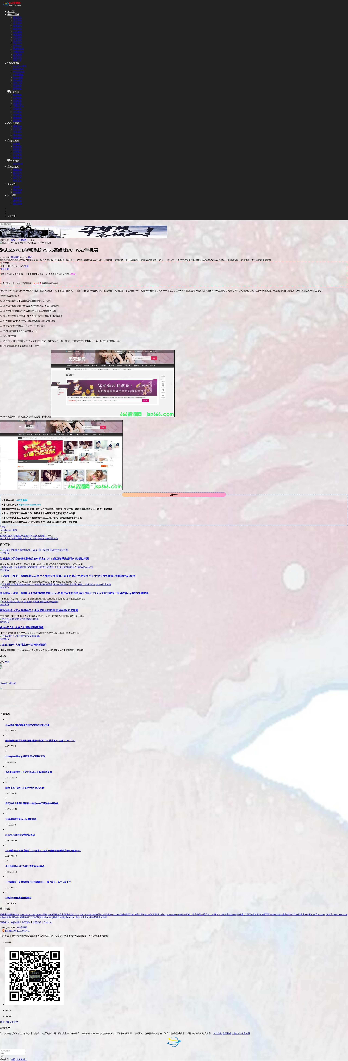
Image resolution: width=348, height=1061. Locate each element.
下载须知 (4, 922)
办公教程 (17, 155)
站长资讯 (11, 195)
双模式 (33, 917)
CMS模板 (14, 63)
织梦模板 (14, 92)
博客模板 (17, 117)
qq (65, 917)
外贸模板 (17, 115)
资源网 (153, 914)
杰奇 (276, 914)
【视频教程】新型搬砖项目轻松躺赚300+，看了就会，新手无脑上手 (38, 882)
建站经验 (17, 201)
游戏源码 (14, 123)
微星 (6, 917)
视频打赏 (17, 60)
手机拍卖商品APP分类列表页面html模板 (24, 866)
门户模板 (17, 97)
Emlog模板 (18, 77)
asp (88, 917)
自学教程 (17, 152)
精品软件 (14, 166)
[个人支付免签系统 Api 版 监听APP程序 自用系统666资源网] (29, 601)
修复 (254, 914)
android (338, 914)
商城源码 (17, 17)
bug (235, 914)
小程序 (16, 186)
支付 (207, 914)
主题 (203, 914)
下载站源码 (18, 51)
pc (7, 530)
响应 (315, 914)
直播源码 (17, 26)
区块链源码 (18, 49)
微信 (68, 914)
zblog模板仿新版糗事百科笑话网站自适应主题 (27, 725)
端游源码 (17, 135)
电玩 (293, 914)
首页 (12, 11)
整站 (163, 914)
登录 (26, 266)
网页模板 (17, 89)
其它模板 (17, 120)
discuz (24, 914)
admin (147, 914)
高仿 (332, 914)
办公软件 (17, 172)
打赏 (39, 917)
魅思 (15, 530)
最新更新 (287, 914)
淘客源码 (17, 34)
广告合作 (48, 922)
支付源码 (17, 20)
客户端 (305, 914)
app (19, 914)
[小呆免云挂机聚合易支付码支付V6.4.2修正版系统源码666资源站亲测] (34, 550)
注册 (13, 1059)
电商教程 (17, 158)
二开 (192, 914)
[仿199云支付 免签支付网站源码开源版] (19, 619)
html (41, 914)
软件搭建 (17, 146)
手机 (228, 914)
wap (11, 530)
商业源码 (14, 14)
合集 (80, 917)
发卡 (328, 914)
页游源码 (17, 138)
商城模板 (17, 109)
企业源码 (17, 40)
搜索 (28, 224)
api (47, 917)
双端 (45, 914)
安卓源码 (17, 57)
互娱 (250, 914)
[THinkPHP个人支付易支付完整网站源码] (20, 636)
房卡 (15, 914)
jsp (325, 914)
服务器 (56, 917)
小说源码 (17, 37)
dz (342, 914)
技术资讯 (17, 198)
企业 (84, 917)
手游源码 (17, 132)
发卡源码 (17, 23)
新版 (96, 917)
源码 (2, 914)
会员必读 (37, 922)
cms (28, 914)
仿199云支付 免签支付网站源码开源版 (22, 627)
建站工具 (17, 178)
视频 (259, 914)
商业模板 (17, 95)
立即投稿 (227, 1033)
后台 (92, 917)
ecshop (321, 914)
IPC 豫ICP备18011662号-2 (17, 931)
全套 (132, 914)
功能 (43, 917)
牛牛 (77, 914)
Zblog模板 (17, 80)
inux (345, 914)
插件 (72, 914)
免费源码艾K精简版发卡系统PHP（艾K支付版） (23, 536)
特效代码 (14, 161)
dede (87, 914)
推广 (30, 257)
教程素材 (14, 141)
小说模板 (17, 100)
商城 (224, 914)
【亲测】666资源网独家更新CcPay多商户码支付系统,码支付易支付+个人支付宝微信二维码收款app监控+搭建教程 (74, 593)
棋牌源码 (17, 126)
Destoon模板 (18, 72)
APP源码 (17, 192)
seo (232, 914)
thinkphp (116, 914)
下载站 (137, 914)
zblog (50, 917)
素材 (15, 917)
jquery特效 (18, 163)
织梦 (53, 914)
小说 (2, 917)
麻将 (182, 914)
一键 (272, 914)
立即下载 (4, 269)
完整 (239, 914)
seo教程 (16, 143)
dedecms (172, 914)
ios (297, 914)
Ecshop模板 (18, 69)
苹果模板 (17, 86)
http (72, 917)
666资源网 (22, 927)
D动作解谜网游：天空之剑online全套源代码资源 (28, 772)
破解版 (20, 917)
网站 (143, 914)
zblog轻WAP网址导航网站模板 (20, 835)
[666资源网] (11, 6)
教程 (57, 914)
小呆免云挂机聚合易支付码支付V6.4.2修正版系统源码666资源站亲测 (44, 558)
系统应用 (17, 169)
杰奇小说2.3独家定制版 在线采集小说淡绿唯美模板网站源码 (29, 538)
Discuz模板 (18, 74)
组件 (122, 914)
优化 (100, 917)
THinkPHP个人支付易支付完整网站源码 (23, 644)
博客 (159, 914)
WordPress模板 (20, 66)
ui (185, 914)
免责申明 (15, 922)
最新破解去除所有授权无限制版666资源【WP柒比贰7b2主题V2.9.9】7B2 (40, 740)
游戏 (91, 914)
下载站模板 (18, 106)
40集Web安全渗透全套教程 (18, 897)
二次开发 (214, 914)
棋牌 (6, 914)
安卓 (83, 914)
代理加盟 (245, 1033)
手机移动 (17, 175)
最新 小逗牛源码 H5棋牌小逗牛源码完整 (24, 788)
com (220, 914)
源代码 (27, 917)
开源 (127, 914)
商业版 (62, 914)
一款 (76, 917)
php (49, 914)
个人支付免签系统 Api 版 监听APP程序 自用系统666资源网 (39, 610)
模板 (11, 914)
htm (102, 914)
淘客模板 (17, 103)
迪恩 (62, 917)
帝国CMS (17, 83)
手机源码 (11, 184)
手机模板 (17, 112)
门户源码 (17, 31)
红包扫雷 (17, 129)
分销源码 (17, 46)
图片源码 (17, 29)
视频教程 (108, 914)
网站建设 (17, 149)
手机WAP (17, 189)
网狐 (188, 914)
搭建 (300, 914)
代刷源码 (17, 43)
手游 (11, 917)
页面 (267, 914)
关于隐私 (26, 922)
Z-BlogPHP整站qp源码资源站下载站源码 (25, 756)
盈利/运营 (17, 204)
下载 (263, 914)
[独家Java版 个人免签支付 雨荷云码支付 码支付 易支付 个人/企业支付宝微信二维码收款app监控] (46, 567)
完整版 (198, 914)
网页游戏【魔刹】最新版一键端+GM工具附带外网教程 (31, 803)
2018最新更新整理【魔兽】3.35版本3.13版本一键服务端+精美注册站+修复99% (43, 850)
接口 (311, 914)
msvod (3, 530)
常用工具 (17, 181)
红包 (68, 917)
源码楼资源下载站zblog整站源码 (20, 819)
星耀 (105, 917)
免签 (280, 914)
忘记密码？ (21, 1059)
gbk (167, 914)
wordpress (34, 914)
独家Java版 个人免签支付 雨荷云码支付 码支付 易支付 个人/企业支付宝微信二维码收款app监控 (67, 575)
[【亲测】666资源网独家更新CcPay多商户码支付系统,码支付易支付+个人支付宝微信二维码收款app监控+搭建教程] (55, 584)
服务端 (97, 914)
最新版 (244, 914)
